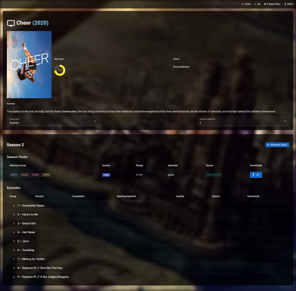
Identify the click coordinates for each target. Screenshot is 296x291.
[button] (90, 121)
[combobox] (53, 121)
